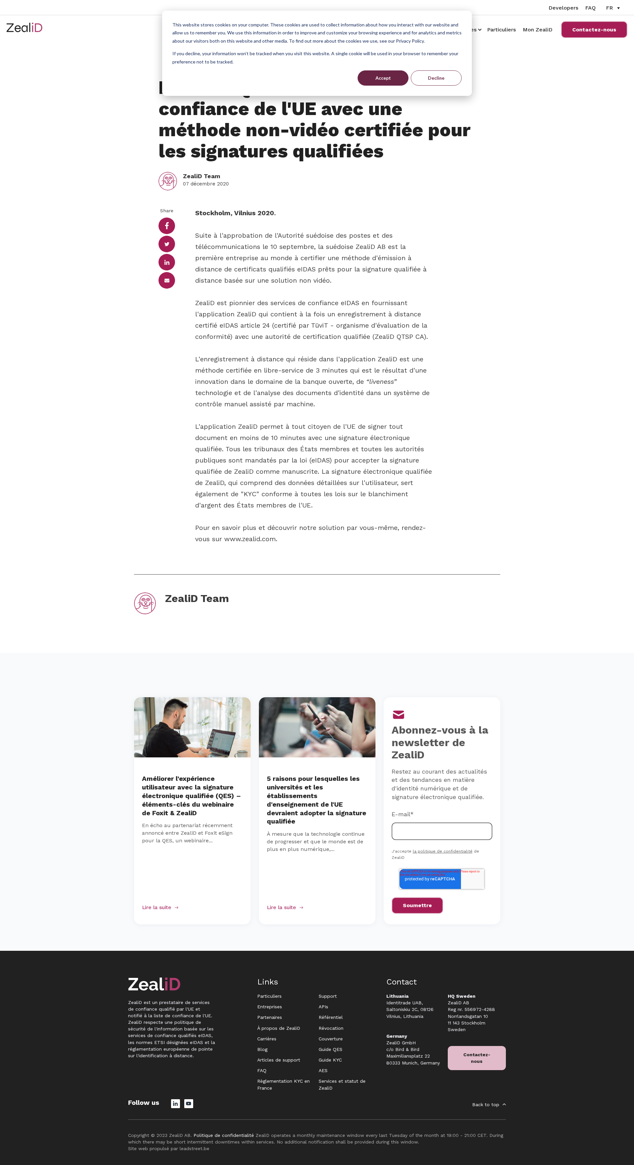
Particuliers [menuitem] (269, 996)
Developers (563, 8)
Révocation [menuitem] (331, 1028)
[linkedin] (166, 262)
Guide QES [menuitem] (330, 1049)
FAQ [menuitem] (261, 1070)
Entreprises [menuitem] (269, 1006)
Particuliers (501, 29)
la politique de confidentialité (443, 851)
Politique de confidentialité (224, 1135)
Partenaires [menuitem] (269, 1017)
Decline (436, 78)
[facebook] (166, 226)
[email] (166, 280)
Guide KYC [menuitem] (330, 1060)
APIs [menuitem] (323, 1006)
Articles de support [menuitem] (278, 1060)
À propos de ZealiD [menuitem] (278, 1028)
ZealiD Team (201, 176)
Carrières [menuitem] (266, 1038)
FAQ (590, 8)
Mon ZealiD (537, 29)
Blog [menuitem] (262, 1049)
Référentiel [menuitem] (331, 1017)
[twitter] (166, 244)
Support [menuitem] (328, 996)
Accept (383, 78)
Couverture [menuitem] (331, 1038)
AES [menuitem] (323, 1070)
